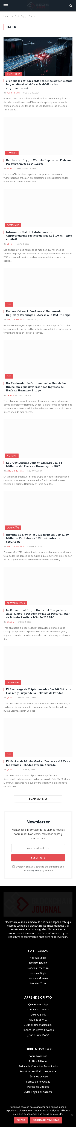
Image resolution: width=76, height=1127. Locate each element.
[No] (71, 1115)
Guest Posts (13, 73)
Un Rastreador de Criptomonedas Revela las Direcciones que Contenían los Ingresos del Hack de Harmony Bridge (36, 386)
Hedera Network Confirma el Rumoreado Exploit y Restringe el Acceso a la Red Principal (39, 312)
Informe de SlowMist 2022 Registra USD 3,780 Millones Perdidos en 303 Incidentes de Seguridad (37, 538)
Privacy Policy (34, 870)
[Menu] (6, 6)
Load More (36, 798)
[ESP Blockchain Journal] (38, 5)
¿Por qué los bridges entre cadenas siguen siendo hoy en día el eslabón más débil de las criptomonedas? (39, 84)
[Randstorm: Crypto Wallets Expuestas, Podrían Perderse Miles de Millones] (38, 136)
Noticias (11, 153)
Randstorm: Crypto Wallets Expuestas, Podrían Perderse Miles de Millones (38, 161)
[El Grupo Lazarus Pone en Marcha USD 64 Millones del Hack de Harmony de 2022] (38, 438)
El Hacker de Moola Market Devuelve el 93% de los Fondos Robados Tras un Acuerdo (38, 762)
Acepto (21, 1120)
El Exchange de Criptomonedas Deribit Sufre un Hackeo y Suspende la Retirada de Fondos (38, 690)
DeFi (9, 304)
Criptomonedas (16, 603)
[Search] (70, 6)
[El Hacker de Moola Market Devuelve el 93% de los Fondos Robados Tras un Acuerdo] (38, 737)
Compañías (13, 225)
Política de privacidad (46, 1120)
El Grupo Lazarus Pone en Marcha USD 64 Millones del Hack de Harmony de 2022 (34, 464)
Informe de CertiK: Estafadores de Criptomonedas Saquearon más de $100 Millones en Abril (39, 235)
